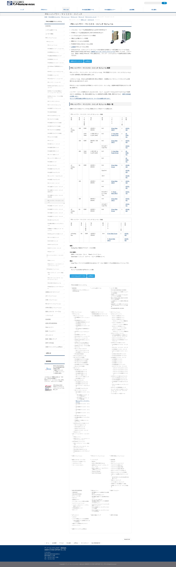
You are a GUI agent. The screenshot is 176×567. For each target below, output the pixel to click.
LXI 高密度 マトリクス (117, 359)
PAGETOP (127, 539)
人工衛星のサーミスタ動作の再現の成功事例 (119, 301)
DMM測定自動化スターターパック (99, 313)
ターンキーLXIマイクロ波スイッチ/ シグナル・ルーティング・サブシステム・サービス (119, 390)
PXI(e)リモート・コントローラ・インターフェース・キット (81, 439)
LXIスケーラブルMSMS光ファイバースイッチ (120, 340)
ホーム (47, 543)
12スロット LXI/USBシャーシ (118, 326)
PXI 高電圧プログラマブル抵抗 (82, 364)
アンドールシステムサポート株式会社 (86, 564)
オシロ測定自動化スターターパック (100, 315)
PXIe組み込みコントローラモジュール (82, 451)
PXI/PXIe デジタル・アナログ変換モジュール (82, 346)
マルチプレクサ (91, 19)
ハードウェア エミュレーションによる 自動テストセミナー (100, 504)
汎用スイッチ (83, 19)
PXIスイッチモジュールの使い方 (118, 470)
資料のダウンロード (76, 61)
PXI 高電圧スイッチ (80, 378)
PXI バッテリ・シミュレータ (81, 338)
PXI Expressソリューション (78, 441)
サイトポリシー (85, 543)
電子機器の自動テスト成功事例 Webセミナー (100, 497)
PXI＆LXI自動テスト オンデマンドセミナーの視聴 (100, 507)
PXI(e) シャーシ (77, 436)
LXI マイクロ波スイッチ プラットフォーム (120, 385)
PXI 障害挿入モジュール (80, 320)
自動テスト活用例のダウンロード (80, 523)
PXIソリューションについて (117, 463)
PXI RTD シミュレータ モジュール (82, 332)
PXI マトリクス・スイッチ (81, 390)
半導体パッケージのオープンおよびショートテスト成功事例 (119, 295)
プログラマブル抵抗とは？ (117, 465)
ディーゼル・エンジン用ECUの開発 (80, 501)
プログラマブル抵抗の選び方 (117, 468)
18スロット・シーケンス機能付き (120, 331)
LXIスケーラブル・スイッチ (117, 333)
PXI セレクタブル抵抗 (80, 366)
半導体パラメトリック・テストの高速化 (119, 486)
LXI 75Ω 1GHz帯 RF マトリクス (119, 355)
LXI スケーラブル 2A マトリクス (120, 369)
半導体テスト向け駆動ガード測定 (118, 483)
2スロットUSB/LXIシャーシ (118, 315)
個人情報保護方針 (96, 543)
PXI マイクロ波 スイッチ (80, 425)
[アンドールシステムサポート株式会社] (21, 3)
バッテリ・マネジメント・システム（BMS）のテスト (80, 505)
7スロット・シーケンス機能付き (120, 324)
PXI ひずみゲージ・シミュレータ (82, 336)
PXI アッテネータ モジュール (82, 350)
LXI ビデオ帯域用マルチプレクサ (119, 378)
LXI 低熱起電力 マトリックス (118, 364)
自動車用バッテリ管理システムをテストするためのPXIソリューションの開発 (119, 305)
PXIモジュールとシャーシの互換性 (119, 472)
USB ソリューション (77, 456)
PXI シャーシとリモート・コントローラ (80, 434)
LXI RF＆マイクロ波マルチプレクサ (119, 376)
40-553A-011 (127, 135)
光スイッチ (74, 509)
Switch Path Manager (96, 473)
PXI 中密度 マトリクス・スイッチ (83, 410)
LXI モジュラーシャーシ (116, 313)
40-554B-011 (127, 153)
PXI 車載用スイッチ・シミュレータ (82, 318)
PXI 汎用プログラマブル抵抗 (81, 360)
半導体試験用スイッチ (77, 507)
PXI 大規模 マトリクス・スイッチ (83, 392)
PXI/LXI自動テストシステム (79, 285)
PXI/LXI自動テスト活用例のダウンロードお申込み (82, 521)
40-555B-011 (127, 160)
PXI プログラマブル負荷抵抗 (81, 362)
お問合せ (87, 61)
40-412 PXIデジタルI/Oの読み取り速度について (120, 478)
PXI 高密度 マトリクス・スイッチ (83, 407)
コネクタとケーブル (76, 463)
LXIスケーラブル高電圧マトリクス (120, 374)
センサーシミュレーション (78, 503)
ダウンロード (75, 515)
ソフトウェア (94, 459)
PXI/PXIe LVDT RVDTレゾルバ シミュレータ (82, 340)
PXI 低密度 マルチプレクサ (82, 383)
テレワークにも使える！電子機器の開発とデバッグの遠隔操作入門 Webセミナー (100, 501)
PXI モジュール (75, 313)
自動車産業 (74, 492)
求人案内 (69, 543)
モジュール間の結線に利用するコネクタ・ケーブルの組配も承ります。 (90, 98)
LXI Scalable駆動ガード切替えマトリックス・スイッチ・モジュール (120, 335)
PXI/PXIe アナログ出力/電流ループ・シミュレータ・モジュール (82, 343)
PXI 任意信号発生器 (79, 353)
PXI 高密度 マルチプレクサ (82, 382)
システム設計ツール (96, 288)
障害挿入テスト (75, 499)
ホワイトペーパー (76, 525)
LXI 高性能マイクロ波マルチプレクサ (120, 382)
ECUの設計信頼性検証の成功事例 (118, 290)
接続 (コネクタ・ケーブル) (78, 459)
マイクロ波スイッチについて (117, 481)
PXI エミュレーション (78, 315)
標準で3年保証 (114, 515)
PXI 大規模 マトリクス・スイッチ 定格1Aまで (83, 395)
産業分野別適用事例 (77, 490)
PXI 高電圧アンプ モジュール (82, 352)
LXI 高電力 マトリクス (117, 361)
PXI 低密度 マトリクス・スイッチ (83, 413)
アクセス (61, 543)
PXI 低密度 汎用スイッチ (81, 373)
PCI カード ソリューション (98, 456)
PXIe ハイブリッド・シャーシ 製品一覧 (81, 444)
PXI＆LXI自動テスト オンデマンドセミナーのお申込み (100, 511)
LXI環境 (73, 47)
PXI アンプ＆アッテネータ (81, 348)
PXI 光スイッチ (77, 432)
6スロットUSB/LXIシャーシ (118, 319)
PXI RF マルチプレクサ (80, 428)
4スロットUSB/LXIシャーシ (118, 317)
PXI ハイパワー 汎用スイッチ (82, 376)
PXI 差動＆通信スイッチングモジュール (82, 418)
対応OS (93, 461)
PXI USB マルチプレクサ (80, 415)
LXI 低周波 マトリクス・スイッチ (118, 357)
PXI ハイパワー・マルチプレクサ (83, 386)
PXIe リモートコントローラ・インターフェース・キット (81, 447)
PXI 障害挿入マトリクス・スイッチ (83, 326)
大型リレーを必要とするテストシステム (119, 475)
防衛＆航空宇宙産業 (76, 494)
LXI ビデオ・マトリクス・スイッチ (120, 347)
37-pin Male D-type (112, 233)
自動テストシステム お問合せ (79, 529)
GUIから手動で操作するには (98, 463)
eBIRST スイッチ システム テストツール (103, 51)
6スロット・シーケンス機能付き (120, 320)
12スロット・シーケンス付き (119, 327)
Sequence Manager (96, 471)
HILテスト (74, 497)
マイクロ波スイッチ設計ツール (118, 393)
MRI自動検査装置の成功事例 (117, 308)
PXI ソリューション (77, 312)
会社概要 (54, 543)
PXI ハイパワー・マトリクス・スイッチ (83, 401)
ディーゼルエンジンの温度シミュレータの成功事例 (119, 292)
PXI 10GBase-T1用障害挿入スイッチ (82, 329)
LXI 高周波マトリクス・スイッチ (119, 349)
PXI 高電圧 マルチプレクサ (82, 388)
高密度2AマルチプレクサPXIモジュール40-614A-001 (80, 290)
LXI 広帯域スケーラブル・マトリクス (120, 345)
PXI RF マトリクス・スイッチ (81, 430)
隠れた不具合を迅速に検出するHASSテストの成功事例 (119, 298)
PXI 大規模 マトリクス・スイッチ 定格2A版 (83, 398)
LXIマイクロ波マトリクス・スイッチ (120, 351)
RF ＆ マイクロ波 (76, 495)
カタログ (74, 516)
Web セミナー (94, 490)
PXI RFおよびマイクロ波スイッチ (81, 423)
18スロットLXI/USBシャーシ (118, 329)
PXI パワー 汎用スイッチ (81, 375)
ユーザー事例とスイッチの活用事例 (80, 518)
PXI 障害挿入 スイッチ (81, 323)
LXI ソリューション (115, 312)
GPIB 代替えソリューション (117, 456)
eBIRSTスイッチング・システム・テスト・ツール (100, 465)
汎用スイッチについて (116, 480)
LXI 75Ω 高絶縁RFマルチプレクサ (119, 379)
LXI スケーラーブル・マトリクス (119, 366)
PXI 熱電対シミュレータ (80, 334)
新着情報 (74, 288)
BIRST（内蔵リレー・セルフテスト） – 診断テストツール (100, 469)
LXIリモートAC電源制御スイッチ (118, 387)
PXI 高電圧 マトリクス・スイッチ (83, 404)
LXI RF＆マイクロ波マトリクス (118, 342)
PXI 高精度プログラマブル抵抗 (82, 359)
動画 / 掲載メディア (96, 515)
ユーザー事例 (114, 288)
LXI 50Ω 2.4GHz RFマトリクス (119, 353)
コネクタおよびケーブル (78, 276)
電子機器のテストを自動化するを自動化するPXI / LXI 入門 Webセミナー (100, 493)
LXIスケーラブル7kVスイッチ (118, 338)
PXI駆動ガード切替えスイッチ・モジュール (82, 421)
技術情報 (113, 459)
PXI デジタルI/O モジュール (80, 355)
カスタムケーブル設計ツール (79, 461)
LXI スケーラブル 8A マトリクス (120, 371)
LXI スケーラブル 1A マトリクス (120, 367)
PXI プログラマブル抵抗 (79, 357)
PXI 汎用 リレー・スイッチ (81, 369)
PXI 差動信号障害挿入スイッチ (83, 322)
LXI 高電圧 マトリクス (117, 362)
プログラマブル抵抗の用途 (117, 466)
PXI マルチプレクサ (79, 380)
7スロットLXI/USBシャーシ (118, 322)
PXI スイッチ (76, 367)
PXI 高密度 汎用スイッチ (81, 371)
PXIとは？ (113, 461)
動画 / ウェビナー (115, 490)
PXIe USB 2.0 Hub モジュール (80, 449)
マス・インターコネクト (78, 465)
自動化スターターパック (97, 312)
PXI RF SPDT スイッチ (80, 426)
